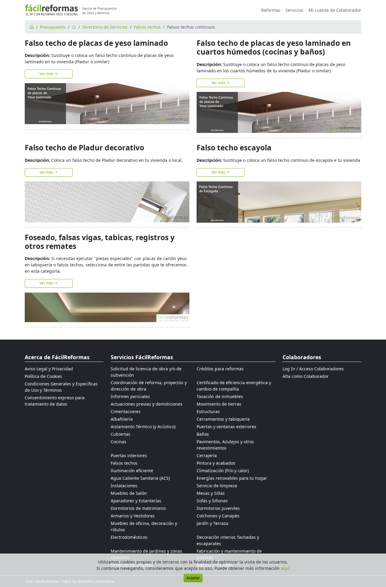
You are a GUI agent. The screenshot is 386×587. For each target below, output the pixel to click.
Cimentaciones (126, 411)
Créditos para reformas (220, 369)
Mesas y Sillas (211, 493)
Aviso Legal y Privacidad (49, 369)
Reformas (270, 10)
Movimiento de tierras (219, 404)
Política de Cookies (43, 376)
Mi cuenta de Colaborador (334, 10)
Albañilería (122, 419)
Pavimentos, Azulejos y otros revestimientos (225, 445)
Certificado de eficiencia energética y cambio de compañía (234, 386)
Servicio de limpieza (217, 485)
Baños (203, 434)
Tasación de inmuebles (220, 396)
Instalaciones (124, 485)
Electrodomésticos (129, 537)
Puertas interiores (129, 455)
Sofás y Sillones (212, 501)
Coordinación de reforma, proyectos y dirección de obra (149, 386)
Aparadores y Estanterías (136, 501)
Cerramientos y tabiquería (223, 419)
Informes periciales (130, 396)
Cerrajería (207, 455)
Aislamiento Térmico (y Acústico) (143, 426)
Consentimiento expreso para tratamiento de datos (54, 401)
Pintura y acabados (216, 463)
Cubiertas (120, 434)
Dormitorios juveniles (218, 508)
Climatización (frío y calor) (223, 470)
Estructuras (208, 411)
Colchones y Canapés (218, 516)
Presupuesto (52, 27)
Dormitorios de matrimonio (138, 508)
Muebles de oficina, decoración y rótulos (144, 526)
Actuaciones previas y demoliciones (146, 404)
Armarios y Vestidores (133, 516)
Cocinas (118, 441)
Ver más (47, 73)
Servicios (294, 10)
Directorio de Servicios (105, 27)
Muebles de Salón (129, 493)
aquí (285, 568)
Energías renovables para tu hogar (232, 478)
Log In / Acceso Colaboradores (313, 369)
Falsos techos (147, 27)
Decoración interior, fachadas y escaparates (228, 540)
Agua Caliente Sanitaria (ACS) (140, 478)
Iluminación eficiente (132, 470)
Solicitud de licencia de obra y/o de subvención (146, 372)
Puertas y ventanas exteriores (226, 426)
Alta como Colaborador (306, 376)
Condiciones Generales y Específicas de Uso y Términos (61, 387)
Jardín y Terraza (212, 523)
